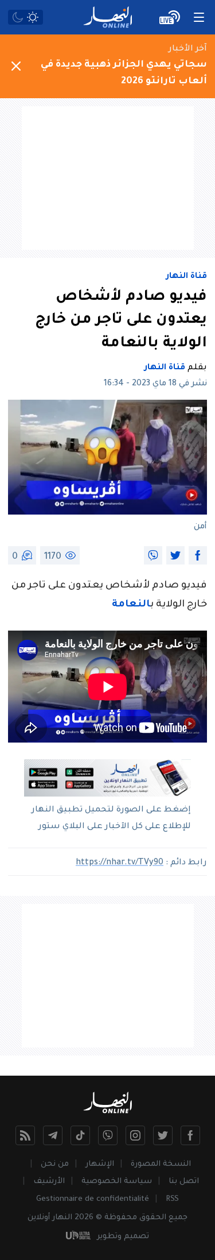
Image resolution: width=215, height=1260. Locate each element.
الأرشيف (49, 1181)
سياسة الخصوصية (116, 1181)
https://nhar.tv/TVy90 (119, 863)
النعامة (131, 605)
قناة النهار (186, 276)
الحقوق (152, 1217)
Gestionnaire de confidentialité (92, 1199)
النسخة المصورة (161, 1164)
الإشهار (99, 1164)
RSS (172, 1199)
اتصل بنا (184, 1181)
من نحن (55, 1164)
